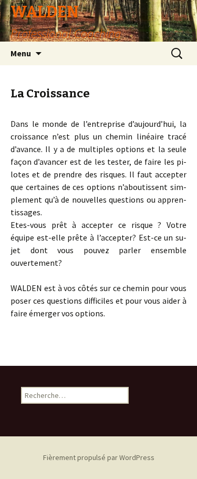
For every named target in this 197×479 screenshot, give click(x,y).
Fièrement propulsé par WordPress (98, 457)
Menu (21, 53)
